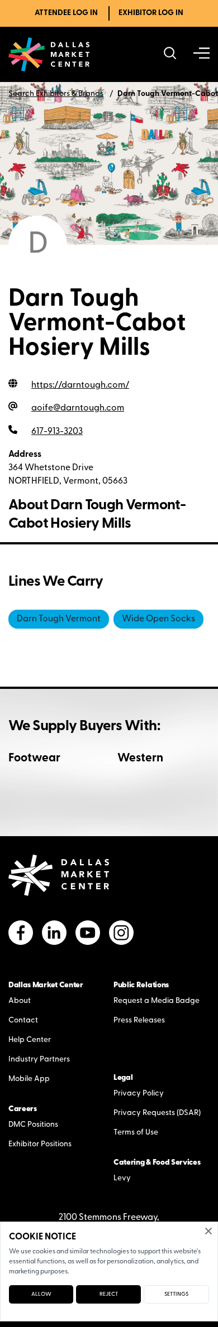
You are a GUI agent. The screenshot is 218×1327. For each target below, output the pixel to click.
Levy (122, 1178)
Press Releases (139, 1020)
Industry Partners (39, 1059)
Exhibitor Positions (40, 1144)
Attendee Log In (66, 13)
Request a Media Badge (156, 1001)
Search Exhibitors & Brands (55, 94)
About (19, 1001)
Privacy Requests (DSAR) (157, 1113)
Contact (23, 1020)
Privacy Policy (138, 1093)
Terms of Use (135, 1132)
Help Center (29, 1040)
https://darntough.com (80, 385)
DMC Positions (33, 1125)
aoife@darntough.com (77, 408)
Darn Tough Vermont (59, 619)
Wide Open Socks (158, 619)
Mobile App (29, 1079)
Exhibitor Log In (151, 13)
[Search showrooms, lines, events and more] (170, 54)
